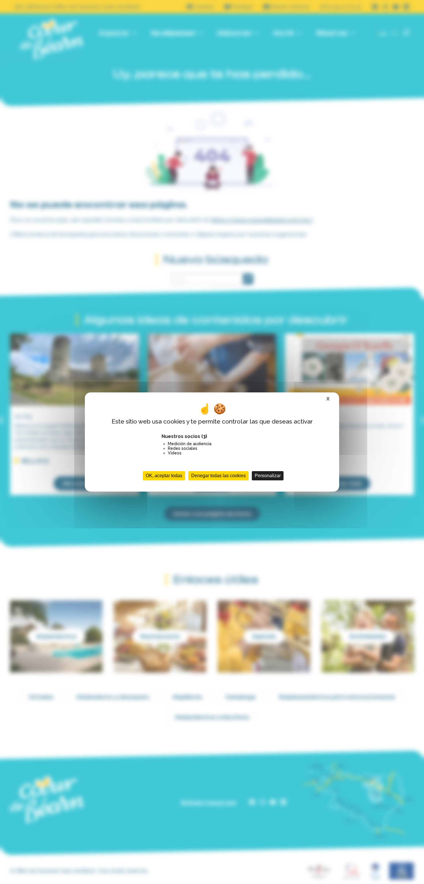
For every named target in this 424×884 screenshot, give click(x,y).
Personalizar (268, 475)
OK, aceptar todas (164, 475)
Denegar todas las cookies (218, 475)
